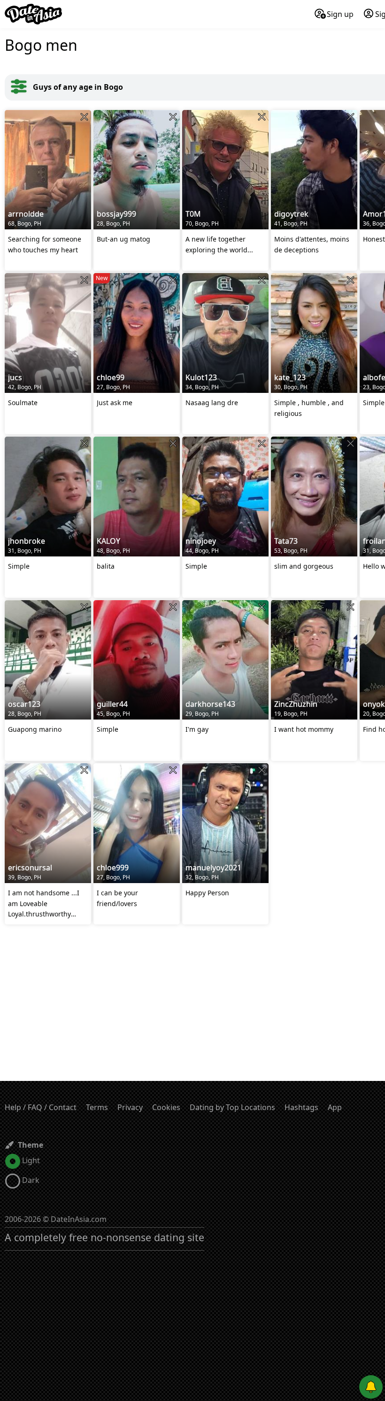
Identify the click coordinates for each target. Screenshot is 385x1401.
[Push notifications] (371, 1387)
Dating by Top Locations (232, 1107)
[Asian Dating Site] (33, 14)
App (335, 1107)
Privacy (130, 1107)
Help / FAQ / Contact (41, 1107)
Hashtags (301, 1107)
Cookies (166, 1107)
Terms (97, 1107)
